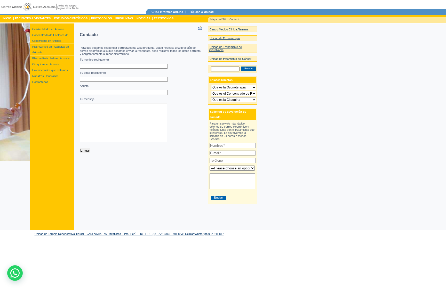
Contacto (234, 19)
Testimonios (163, 18)
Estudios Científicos (70, 18)
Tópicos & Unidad (201, 11)
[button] (15, 273)
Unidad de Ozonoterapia (225, 38)
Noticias (143, 18)
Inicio (7, 18)
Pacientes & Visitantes (33, 18)
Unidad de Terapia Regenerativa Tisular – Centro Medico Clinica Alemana (40, 8)
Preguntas (124, 18)
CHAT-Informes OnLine (167, 11)
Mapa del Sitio (218, 19)
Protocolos (101, 18)
